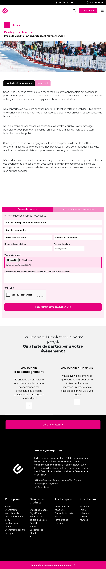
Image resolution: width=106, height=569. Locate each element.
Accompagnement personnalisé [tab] (78, 209)
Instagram (84, 513)
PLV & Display (36, 516)
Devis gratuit (88, 10)
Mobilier (33, 526)
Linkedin (84, 516)
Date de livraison (62, 244)
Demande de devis (64, 513)
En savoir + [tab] (42, 83)
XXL (32, 536)
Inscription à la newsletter (62, 508)
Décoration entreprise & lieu (15, 518)
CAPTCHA (9, 288)
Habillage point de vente (13, 525)
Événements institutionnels (12, 512)
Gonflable (34, 523)
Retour (16, 25)
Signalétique (36, 513)
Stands (8, 506)
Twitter (83, 510)
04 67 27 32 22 (95, 2)
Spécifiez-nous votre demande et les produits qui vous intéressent (37, 272)
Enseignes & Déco (39, 510)
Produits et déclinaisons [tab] (19, 83)
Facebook (84, 506)
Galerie (58, 516)
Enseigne (9, 533)
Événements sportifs (15, 530)
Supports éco (36, 530)
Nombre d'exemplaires (15, 244)
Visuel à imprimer (12, 255)
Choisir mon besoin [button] (52, 424)
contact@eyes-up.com (45, 483)
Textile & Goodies (38, 520)
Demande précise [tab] (27, 209)
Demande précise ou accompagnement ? (53, 565)
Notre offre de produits (61, 522)
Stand (33, 533)
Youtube (84, 520)
